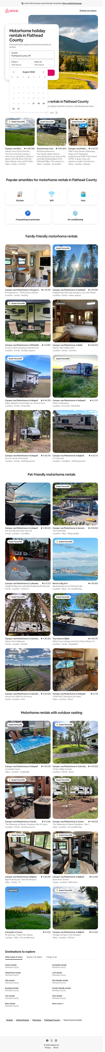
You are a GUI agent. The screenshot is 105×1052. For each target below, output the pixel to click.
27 (34, 103)
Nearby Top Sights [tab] (34, 957)
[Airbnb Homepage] (11, 11)
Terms (55, 1047)
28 (39, 103)
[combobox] (32, 55)
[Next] (56, 113)
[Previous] (47, 113)
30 (13, 109)
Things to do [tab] (51, 957)
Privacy (48, 1047)
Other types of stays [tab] (14, 957)
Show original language (72, 3)
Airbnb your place (88, 10)
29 (44, 103)
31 (18, 109)
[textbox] (20, 64)
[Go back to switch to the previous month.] (14, 72)
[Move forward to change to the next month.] (43, 72)
